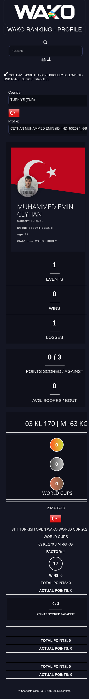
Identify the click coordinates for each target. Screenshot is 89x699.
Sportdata (64, 690)
